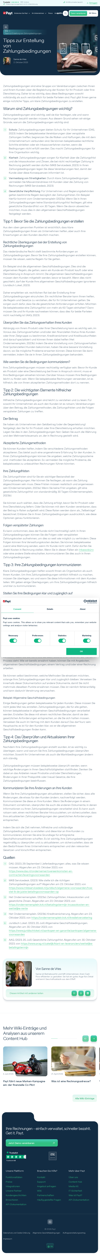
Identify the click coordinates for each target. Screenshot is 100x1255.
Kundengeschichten (16, 1195)
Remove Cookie (98, 1253)
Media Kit (73, 1186)
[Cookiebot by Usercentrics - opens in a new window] (85, 602)
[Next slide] (94, 1038)
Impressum (7, 1239)
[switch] (37, 641)
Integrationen (13, 1186)
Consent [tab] (17, 609)
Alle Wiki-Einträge (84, 1098)
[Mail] (74, 993)
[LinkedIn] (87, 993)
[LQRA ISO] (52, 1155)
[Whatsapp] (81, 993)
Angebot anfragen (46, 1186)
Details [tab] (50, 609)
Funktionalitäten (14, 1177)
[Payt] (7, 13)
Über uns (73, 1177)
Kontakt (41, 1177)
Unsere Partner (14, 1191)
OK (81, 651)
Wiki (39, 1191)
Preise (50, 13)
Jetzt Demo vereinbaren (21, 1143)
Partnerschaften (45, 1195)
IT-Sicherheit (75, 1191)
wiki (6, 31)
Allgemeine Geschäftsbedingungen (46, 1233)
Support (41, 1182)
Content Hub (75, 1182)
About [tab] (83, 609)
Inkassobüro (86, 549)
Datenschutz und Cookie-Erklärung (16, 1233)
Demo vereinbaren (78, 13)
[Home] (5, 27)
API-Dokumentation (16, 1204)
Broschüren (12, 1200)
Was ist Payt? (75, 1195)
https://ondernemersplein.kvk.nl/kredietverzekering (61, 917)
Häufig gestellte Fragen (49, 1200)
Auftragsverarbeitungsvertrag (74, 1233)
